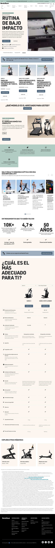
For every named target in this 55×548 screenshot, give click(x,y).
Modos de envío (24, 523)
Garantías (23, 526)
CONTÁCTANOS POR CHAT (47, 59)
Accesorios (41, 5)
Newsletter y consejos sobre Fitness (34, 522)
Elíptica (20, 5)
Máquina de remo (25, 6)
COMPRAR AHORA (5, 92)
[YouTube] (49, 542)
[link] (4, 3)
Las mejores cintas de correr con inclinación (47, 533)
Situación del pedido (25, 521)
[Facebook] (43, 542)
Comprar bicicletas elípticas (8, 52)
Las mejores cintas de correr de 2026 (47, 525)
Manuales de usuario (25, 528)
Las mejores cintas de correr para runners (47, 528)
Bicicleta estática (13, 6)
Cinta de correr (2, 7)
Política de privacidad (15, 531)
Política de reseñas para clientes (16, 524)
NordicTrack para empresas (14, 534)
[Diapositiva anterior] (2, 1)
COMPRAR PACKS (6, 139)
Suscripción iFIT (52, 6)
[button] (51, 4)
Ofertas (46, 5)
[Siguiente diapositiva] (53, 1)
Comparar (24, 52)
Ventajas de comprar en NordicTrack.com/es (46, 522)
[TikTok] (52, 542)
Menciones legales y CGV (15, 529)
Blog (42, 520)
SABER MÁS (5, 96)
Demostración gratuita (24, 531)
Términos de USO (14, 526)
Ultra (31, 5)
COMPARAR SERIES (27, 108)
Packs (36, 5)
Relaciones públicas (15, 521)
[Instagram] (46, 542)
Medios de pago (24, 524)
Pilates (8, 5)
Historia (13, 520)
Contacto (32, 520)
